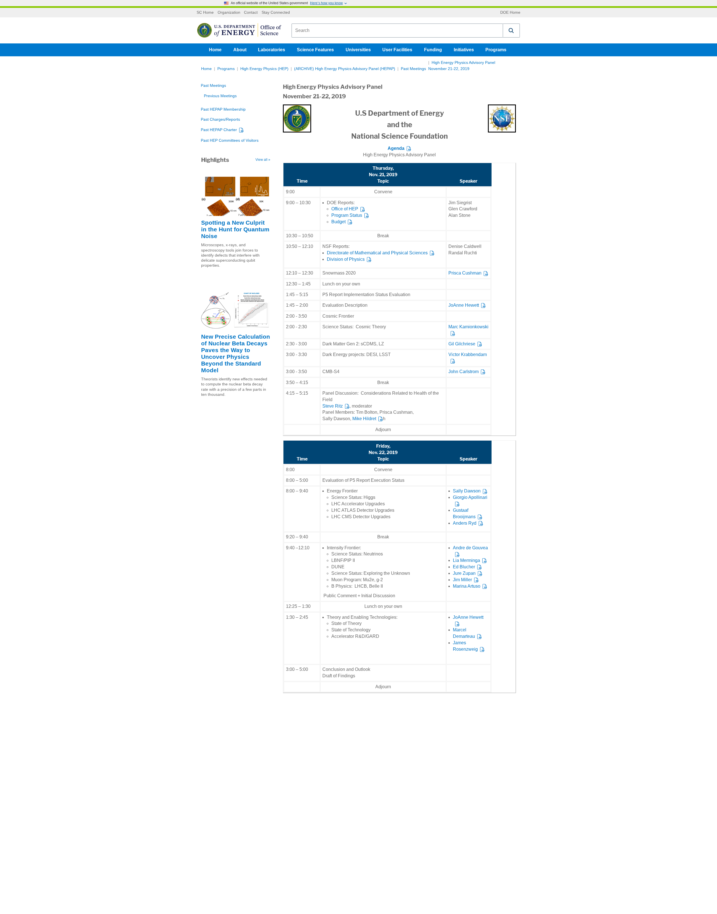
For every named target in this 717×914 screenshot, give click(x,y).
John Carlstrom (463, 371)
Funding (433, 49)
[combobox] (397, 30)
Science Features (315, 49)
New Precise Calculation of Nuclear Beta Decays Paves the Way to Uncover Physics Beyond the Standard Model (235, 353)
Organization (229, 13)
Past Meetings (413, 69)
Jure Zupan (464, 573)
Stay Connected (276, 13)
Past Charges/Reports (220, 119)
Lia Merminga (466, 560)
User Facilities (397, 49)
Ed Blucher (464, 566)
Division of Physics (346, 259)
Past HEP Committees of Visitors (230, 140)
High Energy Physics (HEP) (264, 69)
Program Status (346, 215)
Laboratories (271, 49)
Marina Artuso (466, 586)
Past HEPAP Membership (223, 109)
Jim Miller (462, 579)
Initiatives (464, 49)
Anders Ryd (464, 523)
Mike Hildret (364, 418)
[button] (511, 31)
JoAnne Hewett (463, 305)
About (239, 49)
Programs (495, 49)
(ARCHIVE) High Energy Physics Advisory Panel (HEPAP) (344, 69)
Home (215, 49)
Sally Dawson (467, 491)
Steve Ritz (332, 406)
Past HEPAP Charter (219, 130)
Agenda (396, 148)
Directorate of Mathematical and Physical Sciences (377, 252)
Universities (358, 49)
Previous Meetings (220, 96)
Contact (251, 13)
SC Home (205, 13)
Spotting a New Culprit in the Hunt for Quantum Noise (235, 229)
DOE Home (510, 13)
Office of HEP (344, 208)
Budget (338, 221)
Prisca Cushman (464, 273)
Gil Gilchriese (461, 343)
